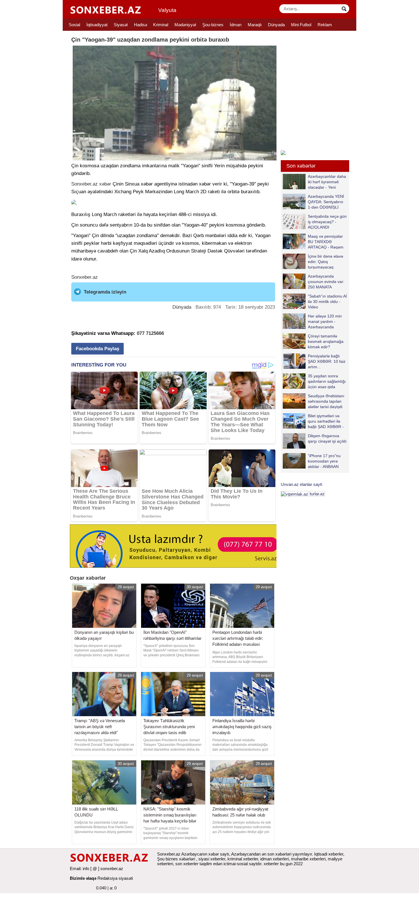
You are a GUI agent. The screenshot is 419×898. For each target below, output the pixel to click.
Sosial (74, 24)
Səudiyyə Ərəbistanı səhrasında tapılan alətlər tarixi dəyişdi (326, 401)
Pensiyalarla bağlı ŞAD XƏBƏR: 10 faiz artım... (326, 361)
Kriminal (160, 24)
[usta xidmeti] (176, 545)
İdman (235, 24)
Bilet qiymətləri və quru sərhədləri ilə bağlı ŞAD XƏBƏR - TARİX (326, 421)
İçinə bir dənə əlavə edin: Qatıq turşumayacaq (325, 261)
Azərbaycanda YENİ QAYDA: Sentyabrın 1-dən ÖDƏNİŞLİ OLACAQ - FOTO (326, 201)
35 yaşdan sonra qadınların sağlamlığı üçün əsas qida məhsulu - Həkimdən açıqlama (314, 381)
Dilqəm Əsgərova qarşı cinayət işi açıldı (327, 438)
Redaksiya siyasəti (115, 878)
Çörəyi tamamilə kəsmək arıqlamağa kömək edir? (325, 341)
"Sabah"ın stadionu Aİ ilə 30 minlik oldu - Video (327, 301)
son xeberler (186, 863)
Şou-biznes (212, 24)
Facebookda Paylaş (97, 348)
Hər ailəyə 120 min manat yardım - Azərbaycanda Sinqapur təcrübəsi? (326, 321)
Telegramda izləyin (105, 292)
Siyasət (121, 24)
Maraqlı (255, 24)
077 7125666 (150, 333)
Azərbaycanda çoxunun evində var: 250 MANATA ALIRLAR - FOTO (326, 281)
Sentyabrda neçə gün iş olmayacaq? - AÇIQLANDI (327, 221)
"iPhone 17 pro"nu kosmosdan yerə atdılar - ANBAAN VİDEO (324, 461)
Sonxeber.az (84, 184)
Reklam (325, 24)
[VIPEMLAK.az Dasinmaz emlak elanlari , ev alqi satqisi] (294, 493)
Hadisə (140, 24)
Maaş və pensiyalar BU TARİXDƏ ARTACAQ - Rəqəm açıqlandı (325, 241)
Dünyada (276, 24)
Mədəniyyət (185, 24)
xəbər (105, 184)
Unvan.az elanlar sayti (301, 484)
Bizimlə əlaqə (83, 878)
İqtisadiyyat (96, 24)
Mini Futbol (301, 24)
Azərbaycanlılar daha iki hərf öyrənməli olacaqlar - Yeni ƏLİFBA (327, 181)
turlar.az (317, 493)
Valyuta (167, 10)
